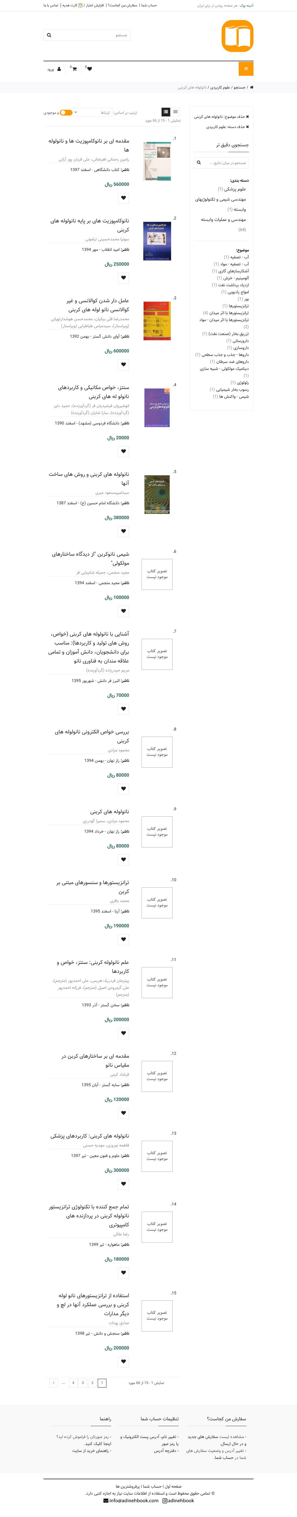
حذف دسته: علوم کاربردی (226, 127)
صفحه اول (173, 1486)
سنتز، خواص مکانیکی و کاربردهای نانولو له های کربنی (93, 392)
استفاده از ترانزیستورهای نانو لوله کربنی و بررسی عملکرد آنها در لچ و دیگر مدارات (93, 1304)
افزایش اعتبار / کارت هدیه (83, 5)
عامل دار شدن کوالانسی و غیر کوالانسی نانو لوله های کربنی (97, 305)
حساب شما (149, 5)
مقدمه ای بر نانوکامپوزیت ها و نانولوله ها (88, 145)
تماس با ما (51, 5)
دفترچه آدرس (165, 1450)
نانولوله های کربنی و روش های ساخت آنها (89, 479)
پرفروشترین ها (128, 1486)
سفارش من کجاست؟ (122, 5)
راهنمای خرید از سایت (90, 1450)
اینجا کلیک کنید (98, 1443)
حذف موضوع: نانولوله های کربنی (220, 117)
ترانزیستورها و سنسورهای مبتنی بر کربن (92, 887)
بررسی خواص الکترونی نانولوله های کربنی (92, 736)
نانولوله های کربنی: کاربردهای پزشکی (89, 1135)
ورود (51, 69)
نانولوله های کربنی (109, 811)
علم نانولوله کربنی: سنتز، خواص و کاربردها (93, 967)
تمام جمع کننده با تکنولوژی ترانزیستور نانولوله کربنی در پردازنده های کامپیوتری (89, 1215)
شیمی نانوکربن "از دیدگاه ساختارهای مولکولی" (90, 559)
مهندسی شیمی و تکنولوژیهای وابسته (220, 204)
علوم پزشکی (232, 189)
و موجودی (51, 112)
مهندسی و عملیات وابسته (223, 224)
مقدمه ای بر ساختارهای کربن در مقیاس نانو (95, 1061)
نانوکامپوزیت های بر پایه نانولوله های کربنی (89, 225)
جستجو (239, 87)
